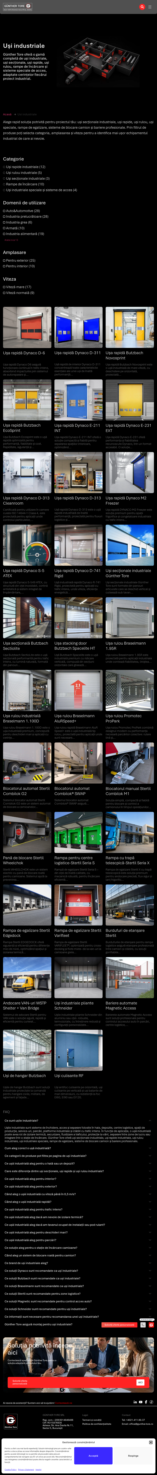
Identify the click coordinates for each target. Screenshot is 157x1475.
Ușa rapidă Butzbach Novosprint (124, 355)
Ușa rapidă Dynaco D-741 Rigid (77, 573)
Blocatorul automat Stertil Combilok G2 (26, 791)
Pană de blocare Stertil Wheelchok (23, 860)
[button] (150, 1442)
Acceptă (93, 1455)
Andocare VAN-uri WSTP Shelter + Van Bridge (24, 1005)
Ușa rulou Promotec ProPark (124, 718)
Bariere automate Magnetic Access (121, 1005)
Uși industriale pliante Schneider (74, 1005)
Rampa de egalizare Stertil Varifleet (77, 933)
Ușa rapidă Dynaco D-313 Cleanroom (26, 500)
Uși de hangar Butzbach (24, 1075)
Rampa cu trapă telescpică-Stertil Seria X (127, 860)
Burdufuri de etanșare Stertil (125, 933)
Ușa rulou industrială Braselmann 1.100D (22, 718)
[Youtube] (140, 1401)
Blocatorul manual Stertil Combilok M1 (128, 791)
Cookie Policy (11, 1469)
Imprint (38, 1469)
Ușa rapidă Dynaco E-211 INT (77, 428)
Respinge (133, 1455)
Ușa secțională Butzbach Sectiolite (25, 646)
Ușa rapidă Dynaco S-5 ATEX (23, 573)
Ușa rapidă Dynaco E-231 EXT (128, 428)
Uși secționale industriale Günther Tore (128, 573)
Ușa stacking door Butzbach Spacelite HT (74, 646)
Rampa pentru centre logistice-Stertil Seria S (74, 860)
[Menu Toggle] (149, 7)
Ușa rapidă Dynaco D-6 (24, 353)
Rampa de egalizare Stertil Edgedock (26, 933)
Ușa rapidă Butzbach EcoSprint (22, 428)
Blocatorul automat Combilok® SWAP (72, 791)
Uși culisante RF (69, 1075)
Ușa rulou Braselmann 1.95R (126, 646)
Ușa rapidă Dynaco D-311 (77, 352)
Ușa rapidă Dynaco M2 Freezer (126, 500)
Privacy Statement (26, 1469)
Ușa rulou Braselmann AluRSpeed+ (74, 718)
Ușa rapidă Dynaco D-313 (77, 498)
